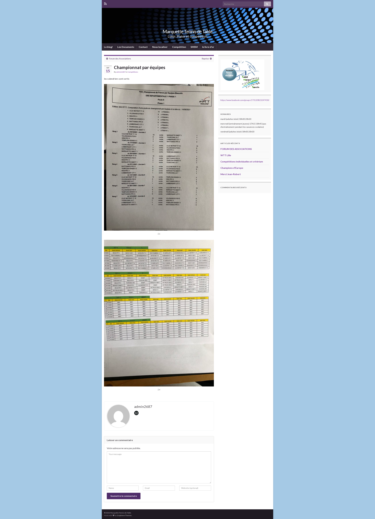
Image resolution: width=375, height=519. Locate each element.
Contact (143, 46)
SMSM (194, 46)
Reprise (205, 58)
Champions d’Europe (231, 167)
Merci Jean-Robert (230, 174)
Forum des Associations (120, 58)
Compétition (179, 46)
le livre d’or (208, 46)
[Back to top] (368, 512)
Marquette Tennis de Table (187, 31)
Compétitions (132, 72)
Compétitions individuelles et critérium (241, 161)
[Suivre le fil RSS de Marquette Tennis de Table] (105, 3)
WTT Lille (225, 155)
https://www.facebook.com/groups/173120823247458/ (244, 100)
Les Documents (125, 46)
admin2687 (120, 72)
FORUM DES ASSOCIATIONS (236, 148)
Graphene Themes (124, 515)
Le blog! (108, 46)
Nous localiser (160, 46)
